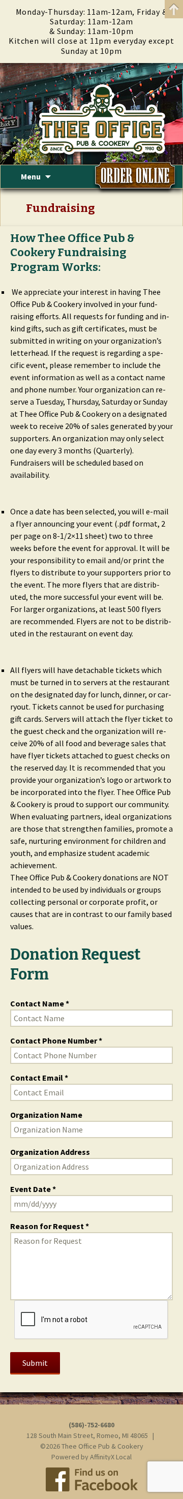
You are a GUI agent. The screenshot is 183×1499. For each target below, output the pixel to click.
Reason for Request (47, 1226)
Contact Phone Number (53, 1040)
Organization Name (46, 1115)
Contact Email (36, 1078)
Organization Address (50, 1152)
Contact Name (37, 1003)
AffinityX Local (111, 1456)
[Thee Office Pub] (91, 114)
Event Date (30, 1189)
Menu (31, 176)
